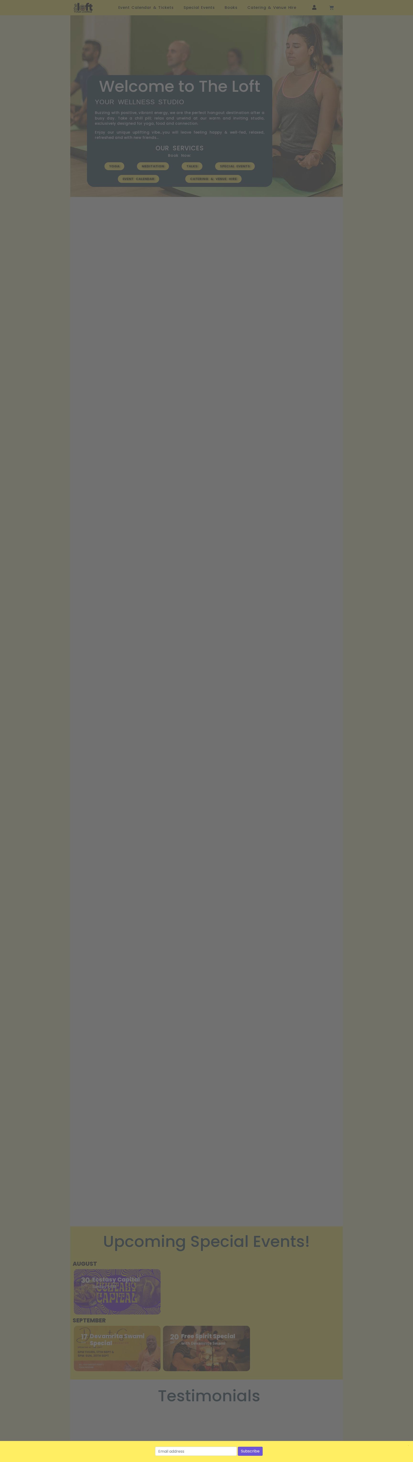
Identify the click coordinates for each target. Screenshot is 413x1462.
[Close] (408, 1445)
